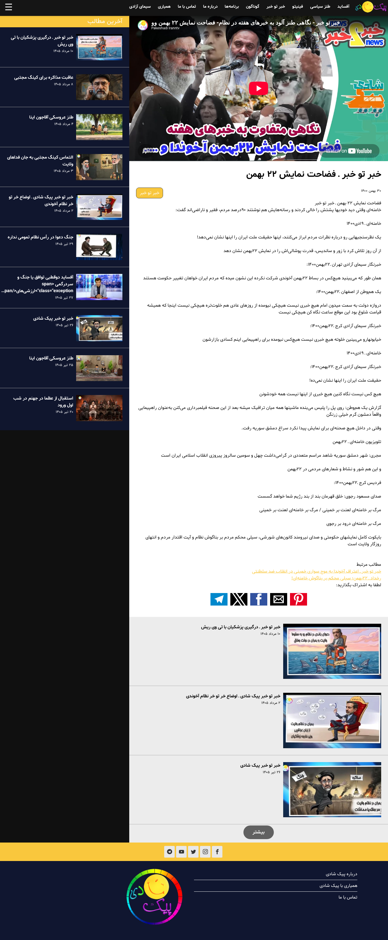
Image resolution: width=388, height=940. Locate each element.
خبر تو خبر (275, 7)
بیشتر (259, 832)
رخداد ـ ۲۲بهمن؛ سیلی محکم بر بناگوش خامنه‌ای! (336, 578)
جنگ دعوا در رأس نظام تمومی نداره (40, 237)
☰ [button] (9, 8)
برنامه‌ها (232, 7)
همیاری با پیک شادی (338, 886)
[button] (298, 599)
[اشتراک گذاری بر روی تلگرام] (219, 599)
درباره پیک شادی (341, 874)
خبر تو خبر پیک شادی (260, 765)
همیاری (164, 7)
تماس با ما (187, 7)
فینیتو (297, 7)
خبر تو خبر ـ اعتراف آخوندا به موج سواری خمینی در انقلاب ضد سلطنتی (316, 571)
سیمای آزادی (140, 7)
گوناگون (252, 7)
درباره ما (210, 7)
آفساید (343, 7)
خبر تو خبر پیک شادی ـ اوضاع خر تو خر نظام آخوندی (233, 696)
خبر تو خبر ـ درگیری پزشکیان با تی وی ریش (240, 627)
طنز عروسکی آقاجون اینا (51, 117)
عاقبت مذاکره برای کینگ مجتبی (43, 77)
